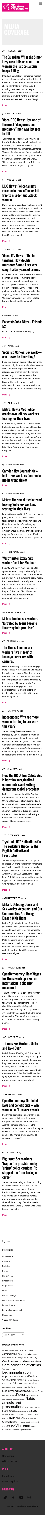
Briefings (6, 1261)
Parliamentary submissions (13, 1300)
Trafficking (16, 1418)
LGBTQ (9, 1384)
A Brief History (9, 1461)
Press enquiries (10, 1481)
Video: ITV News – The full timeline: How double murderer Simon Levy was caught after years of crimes (21, 262)
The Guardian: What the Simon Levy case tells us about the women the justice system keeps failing (22, 63)
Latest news (8, 1476)
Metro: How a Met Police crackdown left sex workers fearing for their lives (20, 413)
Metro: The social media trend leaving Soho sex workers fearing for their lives (22, 504)
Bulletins (6, 1266)
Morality (5, 1387)
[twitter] (5, 1497)
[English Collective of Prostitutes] (15, 10)
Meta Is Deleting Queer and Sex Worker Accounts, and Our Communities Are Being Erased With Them (22, 911)
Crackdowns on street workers (21, 1361)
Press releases (8, 1305)
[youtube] (21, 1497)
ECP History (22, 1376)
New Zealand (22, 1387)
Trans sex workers (30, 1418)
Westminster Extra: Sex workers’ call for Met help (19, 560)
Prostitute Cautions (17, 1399)
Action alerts (7, 1256)
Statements (7, 1315)
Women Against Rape (21, 1430)
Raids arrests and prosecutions (18, 1402)
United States (9, 1422)
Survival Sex (21, 1415)
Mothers (12, 1387)
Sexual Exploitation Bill (22, 1411)
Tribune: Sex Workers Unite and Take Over (20, 1045)
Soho (34, 1410)
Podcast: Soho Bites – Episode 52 (22, 324)
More (4, 105)
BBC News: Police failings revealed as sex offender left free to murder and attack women (20, 192)
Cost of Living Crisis (18, 1357)
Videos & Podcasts (10, 1320)
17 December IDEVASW (25, 1350)
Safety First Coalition (32, 1407)
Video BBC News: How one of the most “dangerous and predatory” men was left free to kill (21, 126)
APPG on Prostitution (23, 1354)
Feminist (33, 1376)
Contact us (8, 1456)
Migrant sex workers (26, 1383)
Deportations (9, 1376)
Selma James (8, 1411)
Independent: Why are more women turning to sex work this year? (20, 721)
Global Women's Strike (13, 1380)
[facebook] (13, 1497)
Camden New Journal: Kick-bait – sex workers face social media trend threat (22, 475)
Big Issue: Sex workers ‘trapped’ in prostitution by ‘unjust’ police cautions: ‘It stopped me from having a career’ (20, 1168)
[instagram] (29, 1497)
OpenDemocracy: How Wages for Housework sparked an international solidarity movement (21, 980)
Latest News (7, 1281)
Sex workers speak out (12, 1310)
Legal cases (7, 1286)
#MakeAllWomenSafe (9, 1350)
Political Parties (11, 1395)
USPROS (10, 1426)
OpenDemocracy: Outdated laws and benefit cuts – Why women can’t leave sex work (20, 1105)
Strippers (5, 1415)
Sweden (29, 1414)
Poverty (22, 1395)
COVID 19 (32, 1357)
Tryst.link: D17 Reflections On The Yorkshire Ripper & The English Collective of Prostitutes (21, 848)
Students (12, 1414)
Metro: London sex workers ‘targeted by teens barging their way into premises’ (20, 623)
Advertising (8, 1353)
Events (5, 1271)
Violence (23, 1426)
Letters (5, 1290)
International (7, 1276)
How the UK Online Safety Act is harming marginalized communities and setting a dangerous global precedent (22, 782)
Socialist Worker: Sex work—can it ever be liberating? (22, 354)
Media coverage (9, 1295)
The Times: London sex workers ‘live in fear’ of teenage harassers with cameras (17, 654)
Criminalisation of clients (21, 1365)
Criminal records (8, 1369)
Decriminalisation (16, 1372)
